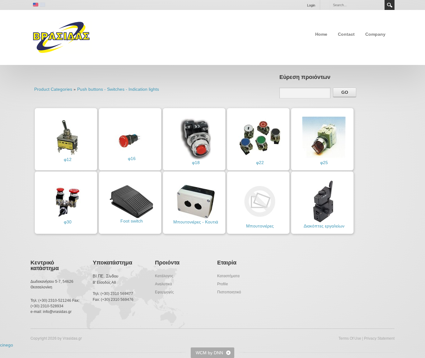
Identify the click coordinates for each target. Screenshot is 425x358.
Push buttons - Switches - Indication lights (118, 89)
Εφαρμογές (164, 292)
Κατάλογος (164, 276)
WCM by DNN (209, 352)
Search (390, 5)
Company (375, 34)
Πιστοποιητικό (229, 292)
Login (311, 5)
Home (321, 34)
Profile (222, 284)
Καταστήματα (228, 276)
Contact (346, 34)
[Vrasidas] (61, 37)
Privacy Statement (379, 338)
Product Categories (53, 89)
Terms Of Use (350, 338)
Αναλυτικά (163, 284)
